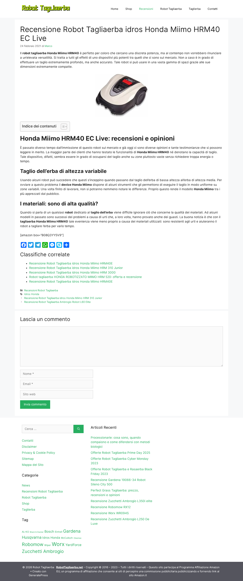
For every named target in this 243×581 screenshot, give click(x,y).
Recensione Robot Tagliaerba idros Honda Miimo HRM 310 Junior (76, 268)
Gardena (72, 531)
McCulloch (67, 537)
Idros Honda (31, 294)
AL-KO (25, 531)
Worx (58, 544)
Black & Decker (37, 532)
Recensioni (146, 8)
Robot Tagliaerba (171, 8)
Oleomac (77, 538)
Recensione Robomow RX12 (111, 507)
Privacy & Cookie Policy (38, 452)
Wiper (47, 545)
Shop (128, 8)
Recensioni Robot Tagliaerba (41, 290)
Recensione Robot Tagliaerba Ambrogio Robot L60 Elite (57, 301)
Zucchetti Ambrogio (43, 551)
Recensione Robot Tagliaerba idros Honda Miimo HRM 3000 (72, 272)
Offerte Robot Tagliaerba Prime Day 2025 (120, 452)
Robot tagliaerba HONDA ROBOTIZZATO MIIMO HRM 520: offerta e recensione (85, 277)
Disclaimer (29, 446)
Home (114, 8)
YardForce (73, 545)
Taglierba (194, 8)
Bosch (49, 531)
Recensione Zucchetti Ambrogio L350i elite (121, 501)
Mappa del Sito (32, 465)
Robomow (32, 544)
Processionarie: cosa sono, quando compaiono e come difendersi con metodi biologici (120, 442)
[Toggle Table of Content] (62, 127)
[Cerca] (78, 429)
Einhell (58, 531)
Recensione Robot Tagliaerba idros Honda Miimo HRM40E (71, 263)
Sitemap (28, 458)
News (26, 485)
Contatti (213, 8)
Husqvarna (31, 537)
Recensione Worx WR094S (110, 513)
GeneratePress (38, 575)
